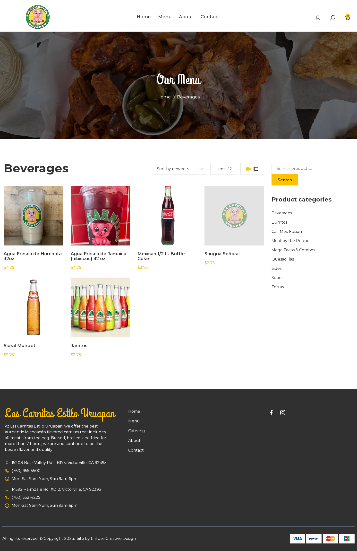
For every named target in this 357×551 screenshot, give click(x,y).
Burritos (279, 222)
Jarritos (79, 345)
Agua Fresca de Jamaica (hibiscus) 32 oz (98, 256)
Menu (165, 16)
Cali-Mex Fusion (287, 231)
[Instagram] (283, 412)
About (186, 16)
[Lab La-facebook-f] (271, 412)
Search (285, 180)
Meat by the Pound (291, 240)
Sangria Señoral (222, 253)
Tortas (278, 287)
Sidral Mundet (19, 345)
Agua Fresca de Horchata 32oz (33, 256)
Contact (210, 16)
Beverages (282, 213)
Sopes (277, 277)
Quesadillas (283, 259)
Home (144, 16)
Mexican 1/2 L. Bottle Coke (161, 256)
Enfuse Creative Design (113, 538)
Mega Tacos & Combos (293, 250)
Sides (276, 268)
